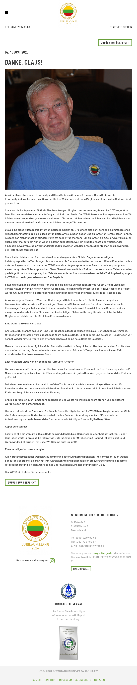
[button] (6, 12)
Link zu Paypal (81, 568)
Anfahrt (50, 679)
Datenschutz (83, 679)
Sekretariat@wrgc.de (91, 545)
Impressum (65, 679)
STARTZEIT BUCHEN (121, 26)
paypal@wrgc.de (102, 552)
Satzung (99, 679)
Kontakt (37, 679)
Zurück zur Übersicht (115, 43)
